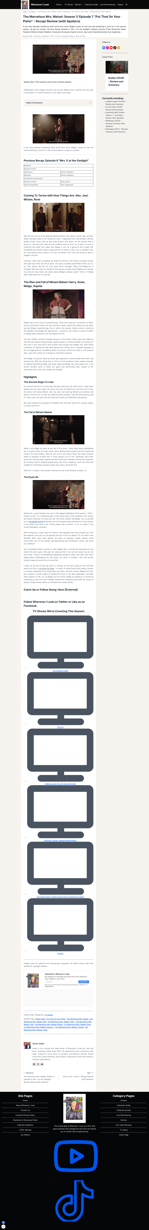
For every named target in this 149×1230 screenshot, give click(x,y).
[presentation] (117, 67)
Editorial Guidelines (25, 1125)
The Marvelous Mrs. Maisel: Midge (48, 1024)
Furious (60, 953)
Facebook (30, 605)
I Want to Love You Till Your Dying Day (60, 784)
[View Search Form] (126, 4)
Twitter (63, 601)
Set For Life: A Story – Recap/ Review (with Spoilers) (78, 1076)
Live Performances (107, 5)
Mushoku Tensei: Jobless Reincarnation (60, 840)
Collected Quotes (124, 1110)
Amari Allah (28, 36)
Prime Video (40, 1019)
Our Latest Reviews (124, 1125)
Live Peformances (123, 1115)
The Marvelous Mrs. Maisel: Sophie (69, 1027)
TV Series (124, 1130)
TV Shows (69, 5)
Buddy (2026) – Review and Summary (116, 81)
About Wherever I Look (25, 1105)
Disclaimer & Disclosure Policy (25, 1120)
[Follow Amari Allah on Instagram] (38, 1064)
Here (61, 589)
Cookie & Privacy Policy (25, 1115)
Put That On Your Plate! (55, 1019)
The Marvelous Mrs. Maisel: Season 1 (39, 1027)
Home (25, 12)
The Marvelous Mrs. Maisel (77, 1019)
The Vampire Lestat (60, 671)
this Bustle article (36, 522)
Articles (124, 1100)
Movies (124, 1120)
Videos (120, 5)
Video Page (123, 1135)
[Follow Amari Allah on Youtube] (42, 1064)
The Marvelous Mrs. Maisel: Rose (77, 1024)
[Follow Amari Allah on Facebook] (34, 1064)
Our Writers (25, 1135)
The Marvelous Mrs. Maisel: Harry (61, 1022)
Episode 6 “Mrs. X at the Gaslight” (67, 160)
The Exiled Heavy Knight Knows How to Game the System (60, 897)
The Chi (60, 727)
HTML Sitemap (25, 1130)
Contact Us (25, 1110)
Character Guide (91, 5)
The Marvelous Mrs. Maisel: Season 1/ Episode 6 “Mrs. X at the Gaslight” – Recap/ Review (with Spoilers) (39, 1077)
